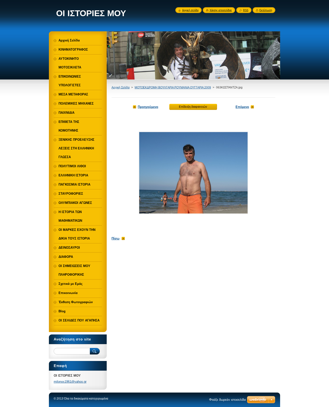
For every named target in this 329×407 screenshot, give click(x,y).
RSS (245, 10)
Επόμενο (242, 107)
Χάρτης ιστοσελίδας (221, 10)
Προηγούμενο (148, 107)
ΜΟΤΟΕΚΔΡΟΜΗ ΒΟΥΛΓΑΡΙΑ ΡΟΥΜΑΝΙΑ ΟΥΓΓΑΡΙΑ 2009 (173, 87)
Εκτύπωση (265, 10)
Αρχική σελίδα (190, 10)
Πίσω (115, 238)
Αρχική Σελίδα (121, 87)
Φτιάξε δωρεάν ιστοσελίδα (227, 399)
